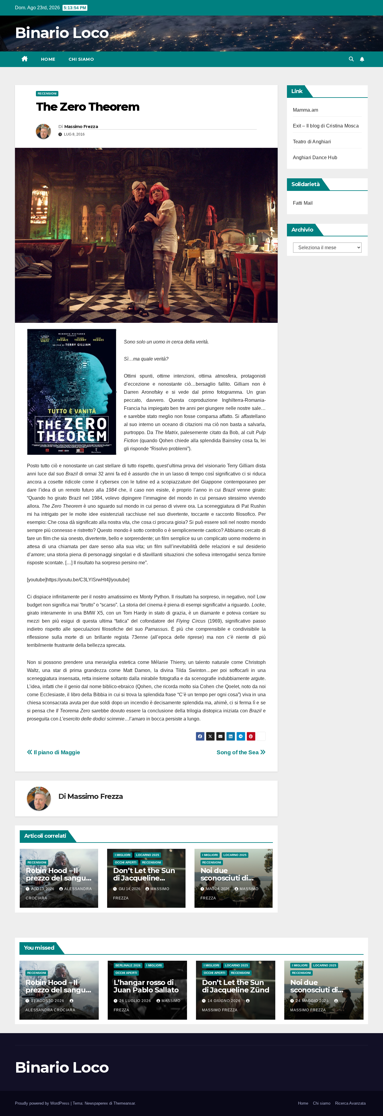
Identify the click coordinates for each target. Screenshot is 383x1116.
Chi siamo (81, 59)
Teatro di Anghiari (312, 141)
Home (48, 59)
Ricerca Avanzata (350, 1103)
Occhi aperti (125, 862)
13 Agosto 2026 (48, 1001)
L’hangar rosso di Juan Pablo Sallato (146, 986)
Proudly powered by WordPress (43, 1103)
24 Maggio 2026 (313, 1001)
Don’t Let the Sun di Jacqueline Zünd (144, 878)
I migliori (122, 855)
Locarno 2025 (147, 855)
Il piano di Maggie (56, 752)
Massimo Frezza (81, 126)
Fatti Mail (303, 203)
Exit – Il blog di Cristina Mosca (326, 125)
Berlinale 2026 (128, 965)
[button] (351, 59)
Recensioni (47, 93)
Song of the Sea (238, 752)
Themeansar (124, 1103)
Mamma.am (305, 109)
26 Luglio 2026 (135, 1001)
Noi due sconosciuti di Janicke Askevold (230, 878)
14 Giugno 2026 (225, 1001)
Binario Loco (62, 33)
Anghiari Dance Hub (315, 157)
